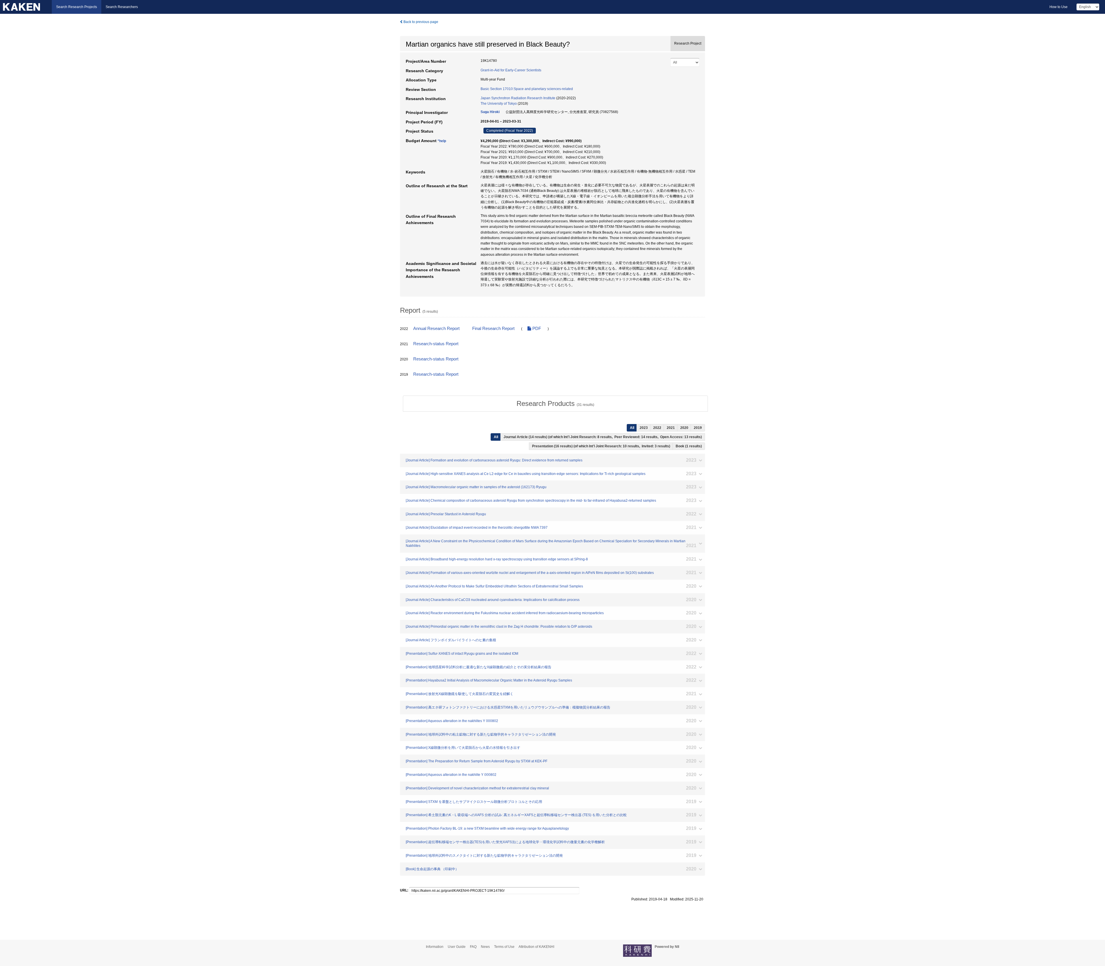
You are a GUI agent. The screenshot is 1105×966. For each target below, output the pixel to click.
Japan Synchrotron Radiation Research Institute (518, 98)
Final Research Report (493, 328)
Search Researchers (122, 7)
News (485, 947)
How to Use (1058, 7)
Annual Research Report (436, 328)
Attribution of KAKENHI (536, 947)
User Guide (457, 947)
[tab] (555, 404)
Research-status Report (435, 343)
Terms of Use (504, 947)
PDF (536, 328)
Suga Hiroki (490, 112)
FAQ (473, 947)
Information (434, 947)
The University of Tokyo (499, 104)
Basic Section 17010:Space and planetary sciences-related (527, 89)
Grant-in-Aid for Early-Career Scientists (511, 70)
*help (442, 141)
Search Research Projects (76, 7)
